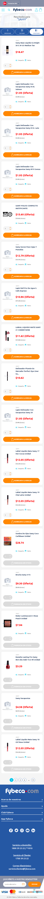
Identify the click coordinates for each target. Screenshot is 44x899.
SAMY (17, 40)
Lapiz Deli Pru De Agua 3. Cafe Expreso (26, 289)
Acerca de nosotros (11, 799)
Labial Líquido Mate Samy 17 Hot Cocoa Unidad (27, 452)
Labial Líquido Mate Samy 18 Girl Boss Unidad (27, 740)
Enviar (34, 884)
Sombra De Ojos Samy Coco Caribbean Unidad (27, 534)
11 (33, 780)
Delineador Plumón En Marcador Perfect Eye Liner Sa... (27, 371)
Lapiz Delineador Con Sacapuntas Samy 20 (24, 411)
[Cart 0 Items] (40, 9)
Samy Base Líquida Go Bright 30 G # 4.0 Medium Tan (28, 44)
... (28, 780)
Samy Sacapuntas (23, 698)
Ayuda (4, 806)
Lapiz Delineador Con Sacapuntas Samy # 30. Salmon (25, 86)
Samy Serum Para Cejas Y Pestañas (26, 248)
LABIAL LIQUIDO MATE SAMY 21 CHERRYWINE (28, 328)
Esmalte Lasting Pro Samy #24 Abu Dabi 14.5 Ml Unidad (28, 658)
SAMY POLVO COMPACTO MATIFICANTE (27, 206)
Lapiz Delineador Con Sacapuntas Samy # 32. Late (27, 126)
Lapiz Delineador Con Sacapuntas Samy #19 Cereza (28, 167)
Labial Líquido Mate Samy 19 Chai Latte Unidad (27, 493)
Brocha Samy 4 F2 (23, 575)
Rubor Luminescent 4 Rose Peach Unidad (27, 617)
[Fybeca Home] (22, 10)
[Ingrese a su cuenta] (36, 10)
